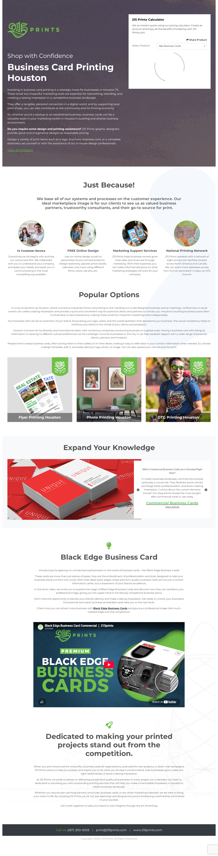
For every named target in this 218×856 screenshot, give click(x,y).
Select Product (141, 45)
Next (206, 489)
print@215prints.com (111, 830)
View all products (20, 150)
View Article (172, 507)
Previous (138, 489)
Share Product (198, 39)
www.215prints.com (147, 830)
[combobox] (182, 46)
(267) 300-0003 (72, 830)
